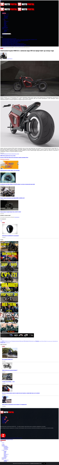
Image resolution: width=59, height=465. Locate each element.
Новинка (37, 341)
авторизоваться (16, 217)
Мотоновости (26, 341)
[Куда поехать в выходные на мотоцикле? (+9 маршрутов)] (6, 402)
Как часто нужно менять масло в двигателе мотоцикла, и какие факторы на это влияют (21, 393)
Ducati (7, 341)
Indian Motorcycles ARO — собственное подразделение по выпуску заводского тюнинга (16, 45)
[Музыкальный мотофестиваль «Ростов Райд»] (9, 168)
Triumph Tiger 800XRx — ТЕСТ (8, 381)
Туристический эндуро (55, 341)
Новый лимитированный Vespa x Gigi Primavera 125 (10, 42)
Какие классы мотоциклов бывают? (9, 370)
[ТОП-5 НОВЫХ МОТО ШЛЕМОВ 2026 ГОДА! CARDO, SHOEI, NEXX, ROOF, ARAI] (9, 312)
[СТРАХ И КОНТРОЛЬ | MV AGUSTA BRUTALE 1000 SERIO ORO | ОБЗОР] (9, 271)
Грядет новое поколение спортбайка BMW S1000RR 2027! (11, 41)
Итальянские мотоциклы (15, 341)
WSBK (5, 24)
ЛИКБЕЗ (5, 30)
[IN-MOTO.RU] (17, 5)
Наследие (5, 31)
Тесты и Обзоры (44, 341)
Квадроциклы (6, 15)
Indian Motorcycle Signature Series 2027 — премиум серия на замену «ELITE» (14, 44)
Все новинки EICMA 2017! (7, 359)
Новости (4, 13)
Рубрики (3, 422)
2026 (5, 341)
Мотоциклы (6, 16)
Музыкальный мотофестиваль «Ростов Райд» (9, 38)
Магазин (4, 32)
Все (4, 14)
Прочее (5, 26)
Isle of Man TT (6, 21)
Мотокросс (6, 25)
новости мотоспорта (7, 342)
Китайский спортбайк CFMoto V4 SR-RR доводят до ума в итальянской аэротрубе (15, 40)
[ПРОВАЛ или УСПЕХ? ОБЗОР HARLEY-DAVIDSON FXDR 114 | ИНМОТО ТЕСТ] (9, 332)
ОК (44, 463)
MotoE (5, 22)
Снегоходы (6, 17)
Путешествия (5, 27)
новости (2, 342)
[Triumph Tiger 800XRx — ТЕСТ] (7, 379)
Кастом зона (4, 417)
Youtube (3, 418)
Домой (1, 47)
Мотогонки (22, 341)
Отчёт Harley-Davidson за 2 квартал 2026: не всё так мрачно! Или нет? (13, 43)
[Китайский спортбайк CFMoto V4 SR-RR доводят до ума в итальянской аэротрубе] (8, 182)
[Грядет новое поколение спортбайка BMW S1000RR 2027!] (7, 196)
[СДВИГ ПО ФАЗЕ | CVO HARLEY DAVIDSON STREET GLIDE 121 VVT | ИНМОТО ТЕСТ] (9, 281)
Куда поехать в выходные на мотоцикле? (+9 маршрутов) (14, 404)
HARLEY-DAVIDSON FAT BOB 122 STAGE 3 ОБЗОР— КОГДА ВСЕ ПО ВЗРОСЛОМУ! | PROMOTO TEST (19, 39)
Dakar (5, 20)
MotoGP (10, 341)
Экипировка (6, 18)
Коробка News (6, 29)
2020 (1, 341)
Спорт (3, 419)
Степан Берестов (9, 58)
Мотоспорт (31, 341)
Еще (3, 28)
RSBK (5, 452)
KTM (8, 341)
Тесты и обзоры (4, 420)
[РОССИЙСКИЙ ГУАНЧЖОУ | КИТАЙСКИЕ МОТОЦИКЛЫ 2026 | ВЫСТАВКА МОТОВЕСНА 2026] (9, 261)
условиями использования (34, 463)
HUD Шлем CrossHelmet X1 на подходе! (10, 235)
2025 (3, 341)
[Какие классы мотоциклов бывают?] (7, 368)
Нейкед (34, 341)
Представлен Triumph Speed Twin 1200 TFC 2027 (10, 211)
